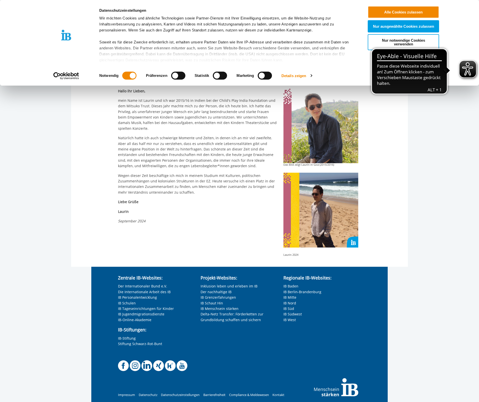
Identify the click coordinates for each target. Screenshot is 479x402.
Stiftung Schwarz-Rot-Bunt (140, 343)
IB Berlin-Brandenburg (302, 291)
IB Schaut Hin (212, 303)
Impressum (126, 395)
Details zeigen (293, 76)
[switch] (178, 76)
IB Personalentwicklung (137, 297)
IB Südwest (292, 314)
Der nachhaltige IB (216, 291)
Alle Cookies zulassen (403, 12)
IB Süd (288, 308)
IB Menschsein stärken (220, 308)
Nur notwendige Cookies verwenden (403, 42)
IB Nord (289, 303)
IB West (289, 319)
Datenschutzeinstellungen (180, 395)
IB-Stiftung (127, 338)
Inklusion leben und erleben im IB (229, 286)
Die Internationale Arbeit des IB (144, 291)
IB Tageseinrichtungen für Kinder (146, 308)
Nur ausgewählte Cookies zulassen (403, 26)
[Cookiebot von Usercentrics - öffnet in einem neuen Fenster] (66, 76)
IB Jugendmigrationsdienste (141, 314)
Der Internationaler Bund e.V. (142, 286)
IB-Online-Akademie (134, 319)
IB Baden (290, 286)
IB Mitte (289, 297)
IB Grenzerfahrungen (218, 297)
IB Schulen (127, 303)
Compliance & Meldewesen (249, 395)
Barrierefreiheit (214, 395)
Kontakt (278, 395)
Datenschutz (148, 395)
